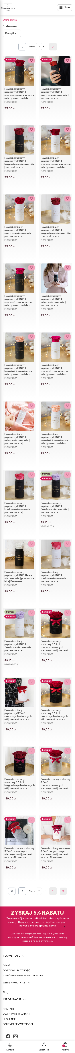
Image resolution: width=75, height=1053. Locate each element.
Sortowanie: (10, 26)
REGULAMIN (10, 1019)
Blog (5, 992)
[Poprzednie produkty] (22, 891)
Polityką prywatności (42, 941)
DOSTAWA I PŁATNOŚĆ (16, 970)
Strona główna (10, 20)
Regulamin (47, 933)
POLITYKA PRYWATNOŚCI (18, 1024)
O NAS (7, 965)
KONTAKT (8, 1009)
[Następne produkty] (53, 891)
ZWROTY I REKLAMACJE (17, 1014)
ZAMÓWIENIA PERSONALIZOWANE (23, 975)
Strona (32, 46)
